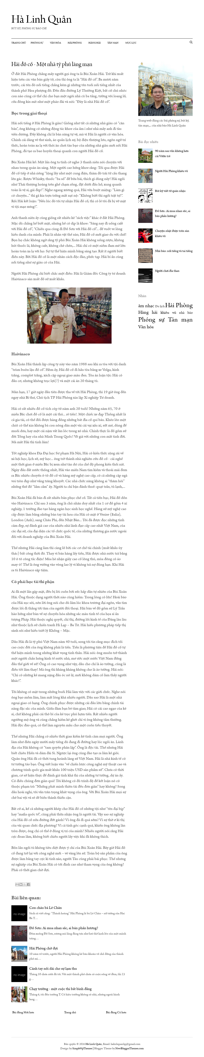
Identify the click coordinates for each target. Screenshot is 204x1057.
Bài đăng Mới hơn (23, 1012)
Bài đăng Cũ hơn (116, 1012)
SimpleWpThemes (82, 1048)
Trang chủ (18, 43)
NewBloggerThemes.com (129, 1048)
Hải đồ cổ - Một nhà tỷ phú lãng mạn (51, 64)
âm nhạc (146, 305)
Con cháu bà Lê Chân (45, 907)
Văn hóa (55, 43)
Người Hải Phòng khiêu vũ (171, 171)
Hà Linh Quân (41, 19)
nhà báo (186, 312)
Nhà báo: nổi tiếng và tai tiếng (173, 251)
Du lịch (160, 306)
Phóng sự (37, 43)
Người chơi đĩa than (167, 271)
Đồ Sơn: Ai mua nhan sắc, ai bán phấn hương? (63, 928)
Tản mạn (113, 43)
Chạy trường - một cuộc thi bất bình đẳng (60, 989)
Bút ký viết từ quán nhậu (170, 191)
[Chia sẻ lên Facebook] (28, 884)
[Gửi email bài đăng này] (17, 884)
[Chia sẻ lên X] (25, 884)
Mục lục (130, 43)
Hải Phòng (75, 43)
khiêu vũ (168, 312)
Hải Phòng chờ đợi (43, 948)
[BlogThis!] (21, 884)
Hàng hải (94, 43)
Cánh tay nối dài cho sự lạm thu (53, 968)
